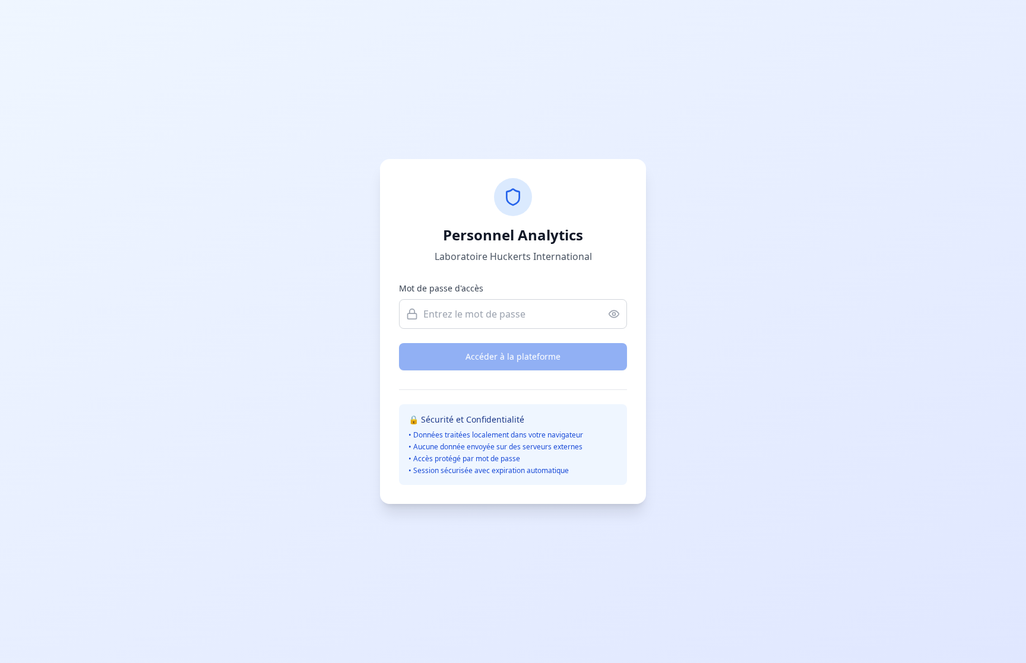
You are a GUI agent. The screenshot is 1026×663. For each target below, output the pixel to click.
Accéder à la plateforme (513, 356)
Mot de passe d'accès (441, 288)
